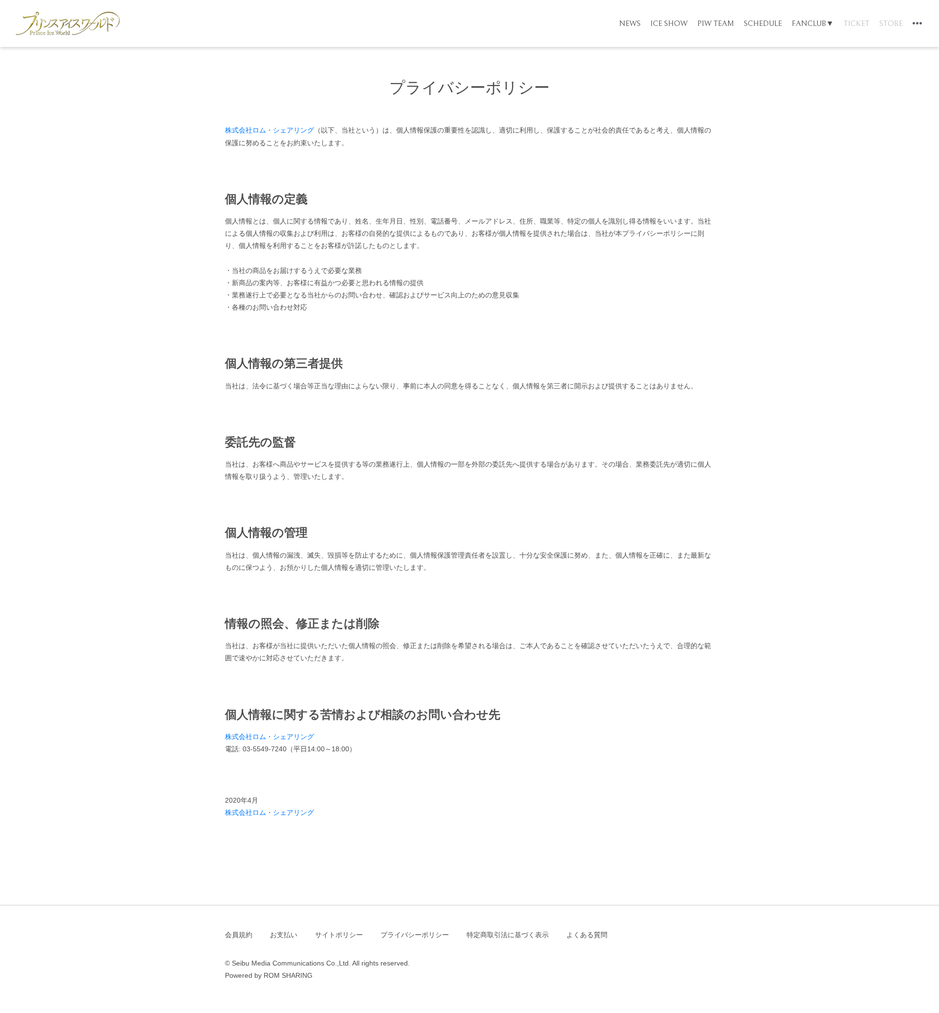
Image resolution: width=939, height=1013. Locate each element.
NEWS (630, 23)
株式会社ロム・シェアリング (269, 130)
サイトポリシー (339, 935)
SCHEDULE (763, 23)
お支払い (283, 935)
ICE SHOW (669, 23)
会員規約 (238, 935)
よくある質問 (586, 935)
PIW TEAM (715, 23)
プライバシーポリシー (414, 935)
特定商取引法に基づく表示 (508, 935)
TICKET (857, 23)
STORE (891, 23)
